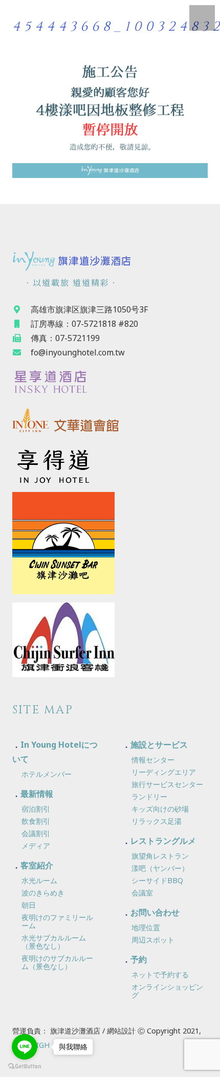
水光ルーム (39, 880)
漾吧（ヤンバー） (160, 868)
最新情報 (36, 793)
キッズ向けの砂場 (160, 809)
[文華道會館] (110, 423)
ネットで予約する (160, 974)
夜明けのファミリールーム (57, 921)
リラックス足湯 (156, 821)
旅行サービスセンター (167, 784)
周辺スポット (152, 940)
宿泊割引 (35, 809)
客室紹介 (36, 865)
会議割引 (35, 833)
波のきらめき (42, 893)
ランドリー (149, 796)
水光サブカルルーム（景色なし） (53, 942)
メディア (35, 845)
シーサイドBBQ (157, 880)
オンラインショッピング (167, 991)
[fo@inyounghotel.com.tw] (21, 352)
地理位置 (145, 927)
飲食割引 (35, 821)
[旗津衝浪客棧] (110, 639)
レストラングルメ (163, 840)
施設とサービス (159, 744)
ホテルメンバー (46, 774)
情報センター (152, 760)
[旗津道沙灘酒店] (110, 260)
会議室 (142, 893)
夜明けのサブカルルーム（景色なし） (57, 962)
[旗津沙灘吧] (110, 543)
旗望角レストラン (160, 856)
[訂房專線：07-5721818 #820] (21, 324)
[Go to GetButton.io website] (24, 1066)
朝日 (28, 905)
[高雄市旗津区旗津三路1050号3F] (21, 309)
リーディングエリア (163, 772)
